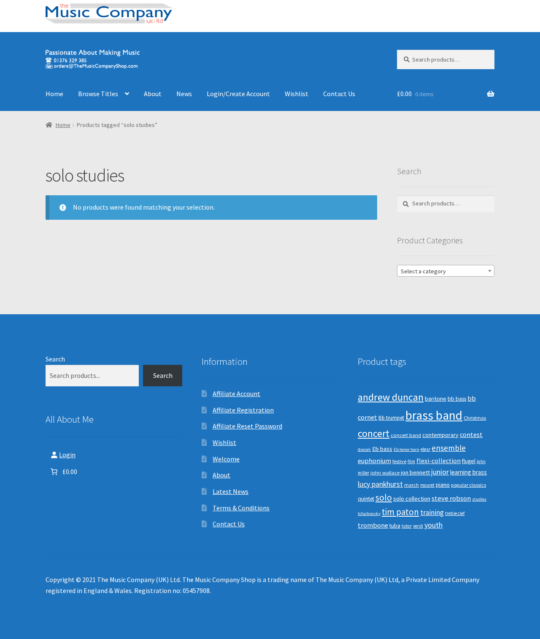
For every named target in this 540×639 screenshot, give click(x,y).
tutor (407, 526)
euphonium (374, 460)
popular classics (468, 485)
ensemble (449, 448)
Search (55, 359)
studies (479, 499)
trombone (373, 525)
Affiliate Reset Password (247, 426)
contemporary (440, 435)
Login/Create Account (238, 93)
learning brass (468, 472)
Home (54, 93)
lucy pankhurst (380, 484)
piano (443, 484)
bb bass (457, 398)
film (411, 461)
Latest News (230, 491)
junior (440, 472)
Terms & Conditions (241, 508)
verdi (418, 526)
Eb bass (382, 449)
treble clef (454, 513)
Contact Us (339, 93)
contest (471, 434)
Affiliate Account (236, 393)
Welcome (226, 459)
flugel (468, 461)
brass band (433, 415)
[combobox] (445, 271)
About (153, 93)
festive (399, 461)
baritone (435, 398)
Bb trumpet (391, 417)
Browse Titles (98, 93)
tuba (394, 525)
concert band (406, 435)
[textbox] (445, 271)
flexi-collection (438, 461)
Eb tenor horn (406, 449)
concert (373, 433)
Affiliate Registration (243, 410)
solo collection (411, 498)
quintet (366, 498)
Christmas (475, 418)
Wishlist (296, 93)
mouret (427, 485)
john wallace (385, 472)
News (184, 93)
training (432, 512)
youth (433, 525)
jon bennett (415, 472)
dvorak (364, 449)
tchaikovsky (369, 513)
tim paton (400, 512)
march (411, 485)
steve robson (451, 498)
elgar (425, 449)
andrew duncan (391, 397)
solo (383, 497)
